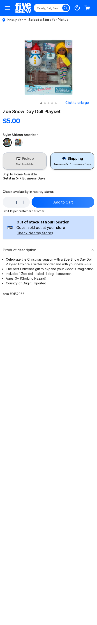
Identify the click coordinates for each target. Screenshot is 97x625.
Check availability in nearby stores (28, 192)
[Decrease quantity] (9, 202)
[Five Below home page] (23, 8)
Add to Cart (63, 202)
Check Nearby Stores (34, 233)
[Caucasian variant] (18, 142)
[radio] (25, 161)
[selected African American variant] (7, 142)
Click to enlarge (77, 102)
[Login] (77, 8)
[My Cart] (87, 8)
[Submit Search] (65, 8)
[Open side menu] (7, 7)
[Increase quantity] (23, 202)
